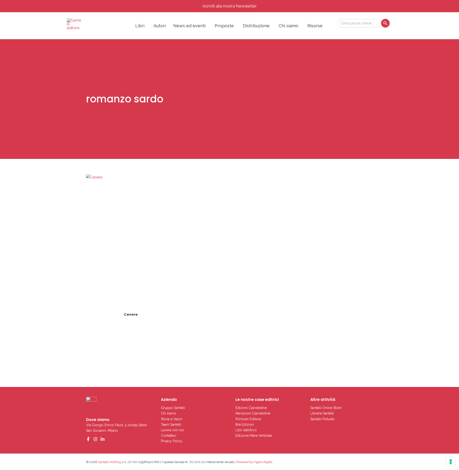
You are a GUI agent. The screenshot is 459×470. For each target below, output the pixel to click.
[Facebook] (88, 439)
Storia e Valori (171, 419)
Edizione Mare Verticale (253, 435)
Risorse (314, 25)
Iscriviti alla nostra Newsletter (229, 6)
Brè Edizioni (244, 424)
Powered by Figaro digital (253, 462)
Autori (159, 25)
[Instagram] (95, 439)
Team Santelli (171, 424)
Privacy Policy (171, 441)
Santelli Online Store (325, 408)
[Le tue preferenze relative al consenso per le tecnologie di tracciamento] (450, 461)
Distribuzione (256, 25)
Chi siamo (288, 25)
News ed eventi (189, 25)
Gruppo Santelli (173, 408)
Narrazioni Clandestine (252, 413)
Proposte (224, 25)
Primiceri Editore (248, 419)
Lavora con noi (172, 430)
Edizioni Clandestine (251, 408)
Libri (139, 25)
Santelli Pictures (322, 419)
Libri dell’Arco (246, 430)
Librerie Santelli (322, 413)
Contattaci (168, 435)
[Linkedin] (102, 439)
